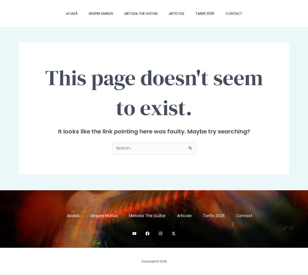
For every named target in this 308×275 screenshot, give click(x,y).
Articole (176, 13)
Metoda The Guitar (141, 13)
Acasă (72, 13)
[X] (174, 233)
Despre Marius (101, 13)
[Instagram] (161, 233)
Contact (233, 13)
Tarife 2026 (204, 13)
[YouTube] (134, 233)
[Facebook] (147, 233)
